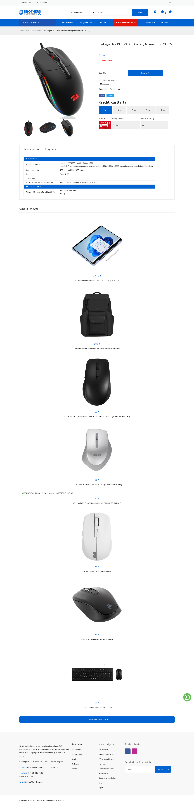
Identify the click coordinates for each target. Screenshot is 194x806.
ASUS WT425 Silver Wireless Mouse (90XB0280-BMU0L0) (97, 484)
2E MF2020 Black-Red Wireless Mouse (97, 639)
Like (102, 96)
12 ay (162, 110)
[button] (92, 81)
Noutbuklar (103, 749)
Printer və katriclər (106, 754)
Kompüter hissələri (106, 768)
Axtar (140, 12)
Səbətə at (145, 73)
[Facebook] (128, 751)
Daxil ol (171, 3)
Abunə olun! (163, 769)
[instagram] (134, 751)
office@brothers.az (34, 782)
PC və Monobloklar (106, 759)
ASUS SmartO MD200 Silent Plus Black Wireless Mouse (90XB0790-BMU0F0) (97, 416)
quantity (102, 73)
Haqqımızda (86, 22)
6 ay (134, 110)
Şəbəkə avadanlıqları (107, 778)
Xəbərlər (149, 22)
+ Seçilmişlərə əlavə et (108, 80)
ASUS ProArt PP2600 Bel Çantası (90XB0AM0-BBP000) (97, 348)
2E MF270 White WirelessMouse (97, 571)
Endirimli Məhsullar (125, 22)
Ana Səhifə (67, 22)
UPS (100, 783)
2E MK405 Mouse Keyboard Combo (97, 707)
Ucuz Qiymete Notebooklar (97, 719)
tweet (111, 96)
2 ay (105, 110)
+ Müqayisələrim (105, 84)
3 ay (119, 110)
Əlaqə (164, 22)
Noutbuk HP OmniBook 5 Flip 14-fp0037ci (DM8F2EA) (97, 280)
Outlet (102, 22)
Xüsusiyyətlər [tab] (31, 149)
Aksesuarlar (36, 30)
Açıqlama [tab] (50, 149)
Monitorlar (103, 764)
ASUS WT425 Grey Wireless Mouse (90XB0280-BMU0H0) (97, 503)
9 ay (148, 110)
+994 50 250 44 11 (42, 3)
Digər (101, 787)
